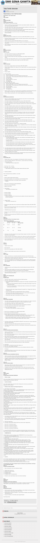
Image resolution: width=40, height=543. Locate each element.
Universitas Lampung (8, 526)
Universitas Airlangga (8, 534)
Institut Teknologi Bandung (9, 536)
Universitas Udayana (8, 531)
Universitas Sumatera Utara (9, 532)
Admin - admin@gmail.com (12, 502)
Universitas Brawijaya (8, 524)
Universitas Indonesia (8, 523)
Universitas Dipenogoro (8, 529)
